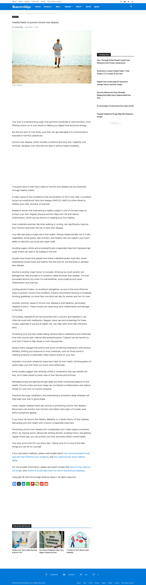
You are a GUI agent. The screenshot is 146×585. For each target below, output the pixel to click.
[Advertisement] (52, 103)
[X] (132, 1)
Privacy (97, 583)
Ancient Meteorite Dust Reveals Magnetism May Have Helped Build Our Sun (114, 95)
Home (38, 6)
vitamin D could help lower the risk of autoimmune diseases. (56, 470)
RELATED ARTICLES (21, 526)
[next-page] (17, 557)
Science (47, 6)
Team (20, 1)
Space (96, 6)
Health (68, 6)
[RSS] (128, 1)
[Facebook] (121, 1)
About (14, 1)
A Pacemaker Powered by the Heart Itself (115, 106)
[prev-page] (13, 557)
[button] (131, 6)
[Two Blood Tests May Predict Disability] (79, 539)
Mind (78, 6)
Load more (114, 123)
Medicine (21, 14)
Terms (91, 583)
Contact (116, 583)
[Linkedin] (124, 1)
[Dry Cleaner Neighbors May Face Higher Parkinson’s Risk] (51, 539)
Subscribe (35, 1)
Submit (27, 1)
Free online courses (54, 1)
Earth (88, 6)
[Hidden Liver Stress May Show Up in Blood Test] (24, 539)
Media (43, 1)
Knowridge (19, 27)
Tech (58, 6)
